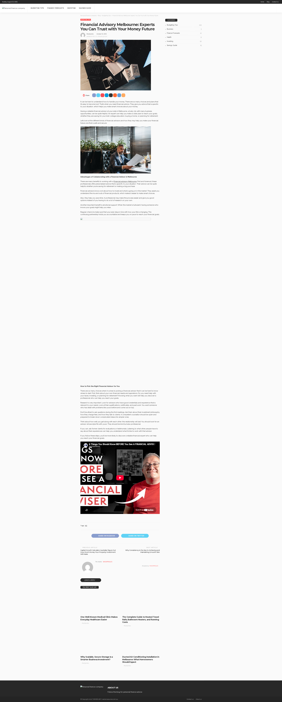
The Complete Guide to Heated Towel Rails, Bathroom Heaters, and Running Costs (140, 619)
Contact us (275, 2)
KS (86, 525)
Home (262, 2)
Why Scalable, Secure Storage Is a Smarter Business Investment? (96, 658)
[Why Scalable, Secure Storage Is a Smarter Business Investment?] (99, 642)
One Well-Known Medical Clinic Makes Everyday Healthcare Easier (99, 618)
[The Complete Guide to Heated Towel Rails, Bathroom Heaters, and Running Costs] (141, 602)
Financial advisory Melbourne (125, 181)
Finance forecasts (55, 8)
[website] (96, 566)
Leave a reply (90, 580)
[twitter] (23, 2)
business (85, 612)
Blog (268, 2)
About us (199, 699)
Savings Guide (85, 8)
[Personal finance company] (13, 8)
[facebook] (20, 2)
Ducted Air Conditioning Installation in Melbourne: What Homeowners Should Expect (140, 659)
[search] (279, 8)
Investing (71, 8)
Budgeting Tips (37, 8)
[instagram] (29, 2)
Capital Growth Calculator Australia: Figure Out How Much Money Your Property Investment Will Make (98, 552)
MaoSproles (90, 34)
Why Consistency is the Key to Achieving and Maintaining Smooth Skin (142, 551)
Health (184, 37)
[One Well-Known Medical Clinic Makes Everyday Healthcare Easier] (99, 602)
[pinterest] (26, 2)
